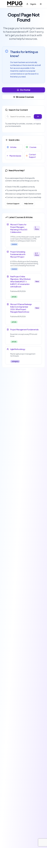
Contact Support (13, 204)
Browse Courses (25, 96)
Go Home (25, 89)
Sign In (33, 4)
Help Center (28, 204)
